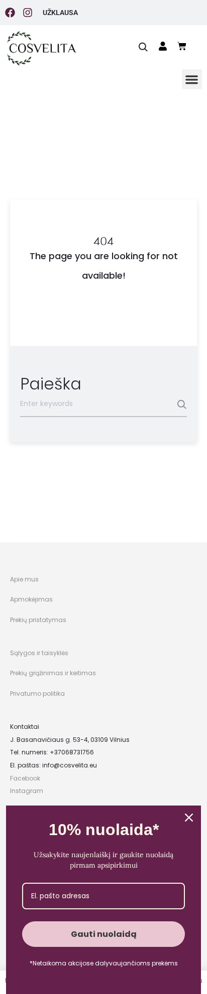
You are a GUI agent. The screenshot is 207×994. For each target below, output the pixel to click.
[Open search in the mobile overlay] (143, 46)
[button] (192, 79)
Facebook (25, 778)
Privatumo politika (37, 693)
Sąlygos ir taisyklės (39, 653)
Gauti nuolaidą (104, 934)
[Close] (189, 818)
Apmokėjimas (31, 599)
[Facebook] (10, 13)
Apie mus (24, 579)
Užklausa (60, 13)
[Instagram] (28, 13)
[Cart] (181, 46)
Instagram (26, 790)
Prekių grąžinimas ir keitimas (53, 673)
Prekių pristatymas (38, 620)
